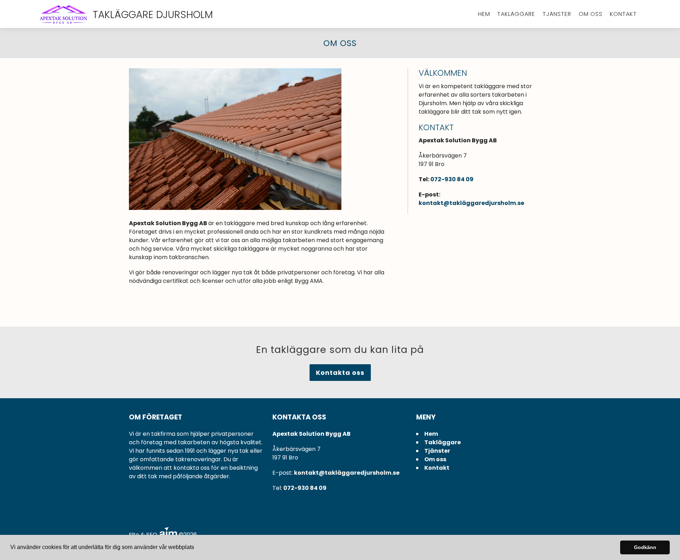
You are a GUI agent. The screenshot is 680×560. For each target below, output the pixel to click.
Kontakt (623, 14)
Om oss (590, 14)
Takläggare (516, 14)
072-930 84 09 (452, 179)
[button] (197, 548)
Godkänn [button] (645, 547)
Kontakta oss (340, 372)
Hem (484, 14)
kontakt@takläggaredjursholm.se (471, 203)
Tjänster (557, 14)
